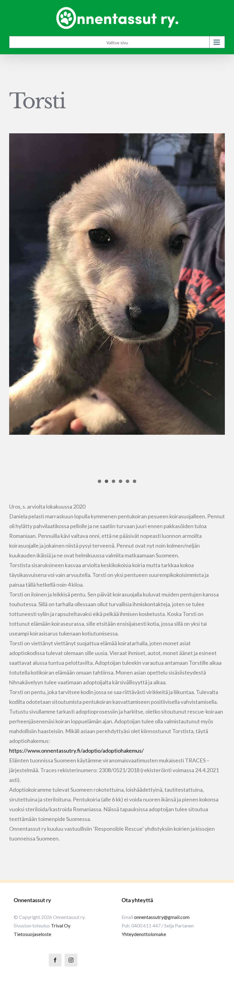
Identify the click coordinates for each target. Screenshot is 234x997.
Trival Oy (60, 925)
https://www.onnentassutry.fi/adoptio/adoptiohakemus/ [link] (76, 750)
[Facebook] (55, 960)
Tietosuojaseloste (32, 934)
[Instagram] (71, 960)
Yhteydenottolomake (144, 934)
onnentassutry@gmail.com (162, 917)
